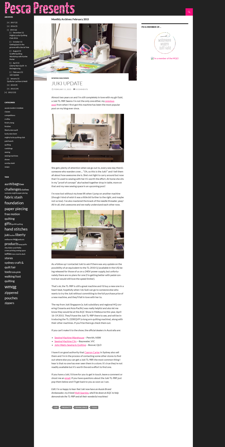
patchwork (9, 141)
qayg (20, 244)
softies (8, 253)
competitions (10, 115)
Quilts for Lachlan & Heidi (17, 81)
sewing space (81, 407)
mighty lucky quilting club (15, 137)
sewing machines (60, 78)
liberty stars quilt (11, 130)
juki (56, 407)
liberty (20, 234)
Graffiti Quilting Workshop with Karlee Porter (18, 56)
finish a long (9, 123)
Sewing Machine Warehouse (69, 337)
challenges (13, 189)
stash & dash (20, 254)
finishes (8, 126)
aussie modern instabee (14, 108)
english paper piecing (20, 193)
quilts (25, 244)
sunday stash (10, 163)
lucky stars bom (11, 134)
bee (22, 184)
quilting (8, 145)
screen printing (10, 250)
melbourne (9, 239)
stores (9, 258)
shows (7, 159)
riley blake (8, 248)
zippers (9, 303)
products (66, 407)
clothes (25, 189)
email (67, 378)
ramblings (9, 148)
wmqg (10, 286)
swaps (7, 167)
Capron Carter (92, 352)
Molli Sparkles (82, 392)
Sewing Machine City (65, 341)
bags (16, 184)
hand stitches (16, 229)
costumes (8, 193)
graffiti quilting (17, 224)
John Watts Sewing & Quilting (70, 344)
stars (14, 254)
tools (94, 407)
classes (7, 111)
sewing (7, 152)
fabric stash (13, 197)
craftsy (7, 119)
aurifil (8, 184)
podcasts (21, 239)
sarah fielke (17, 248)
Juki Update (67, 83)
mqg (15, 239)
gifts (8, 223)
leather (12, 235)
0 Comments (82, 89)
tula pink (16, 271)
